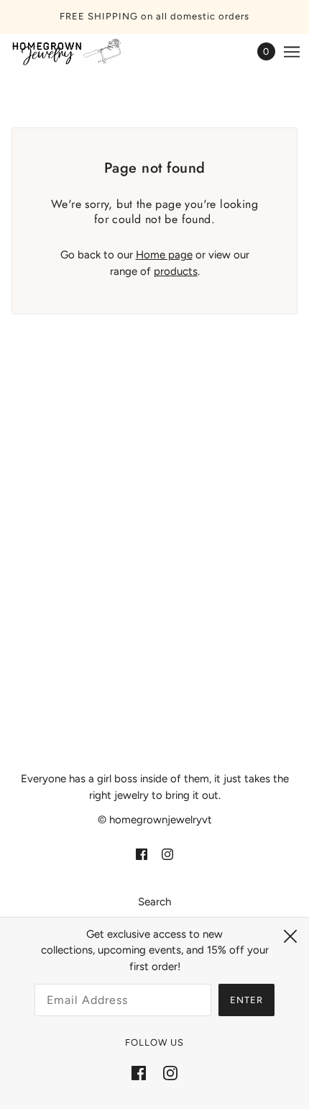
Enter (246, 1000)
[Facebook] (138, 1073)
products (176, 271)
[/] (81, 51)
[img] (141, 854)
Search (154, 901)
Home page (164, 254)
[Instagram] (170, 1073)
